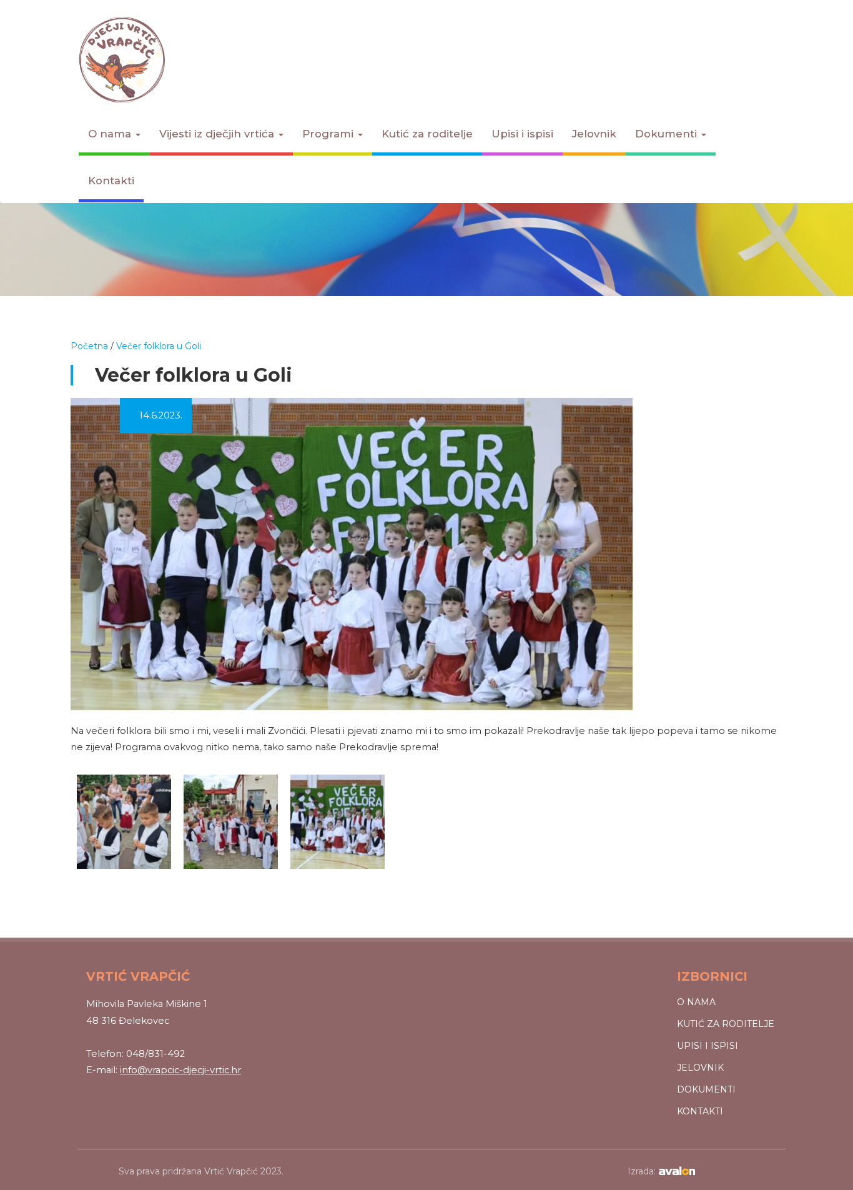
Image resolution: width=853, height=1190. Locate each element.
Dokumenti (667, 133)
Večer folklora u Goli (158, 346)
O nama (111, 133)
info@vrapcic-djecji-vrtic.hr (180, 1070)
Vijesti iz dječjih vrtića (218, 133)
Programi (329, 133)
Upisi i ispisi (522, 133)
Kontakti (111, 180)
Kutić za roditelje (427, 133)
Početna (89, 346)
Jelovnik (594, 133)
